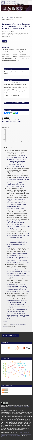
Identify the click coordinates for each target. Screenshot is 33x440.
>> (7, 321)
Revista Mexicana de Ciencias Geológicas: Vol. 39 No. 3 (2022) (18, 275)
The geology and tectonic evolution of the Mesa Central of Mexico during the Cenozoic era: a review (18, 222)
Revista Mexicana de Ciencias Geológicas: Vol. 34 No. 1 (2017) (18, 306)
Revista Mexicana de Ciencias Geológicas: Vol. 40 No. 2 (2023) (18, 226)
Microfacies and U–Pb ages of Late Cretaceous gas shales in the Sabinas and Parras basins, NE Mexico (18, 271)
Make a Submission (10, 335)
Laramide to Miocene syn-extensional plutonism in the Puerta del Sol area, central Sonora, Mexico (17, 302)
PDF (5, 41)
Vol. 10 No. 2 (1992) (7, 17)
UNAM (18, 435)
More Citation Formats (12, 95)
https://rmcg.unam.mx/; (11, 421)
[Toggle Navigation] (30, 2)
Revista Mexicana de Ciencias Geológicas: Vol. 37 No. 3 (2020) (17, 244)
